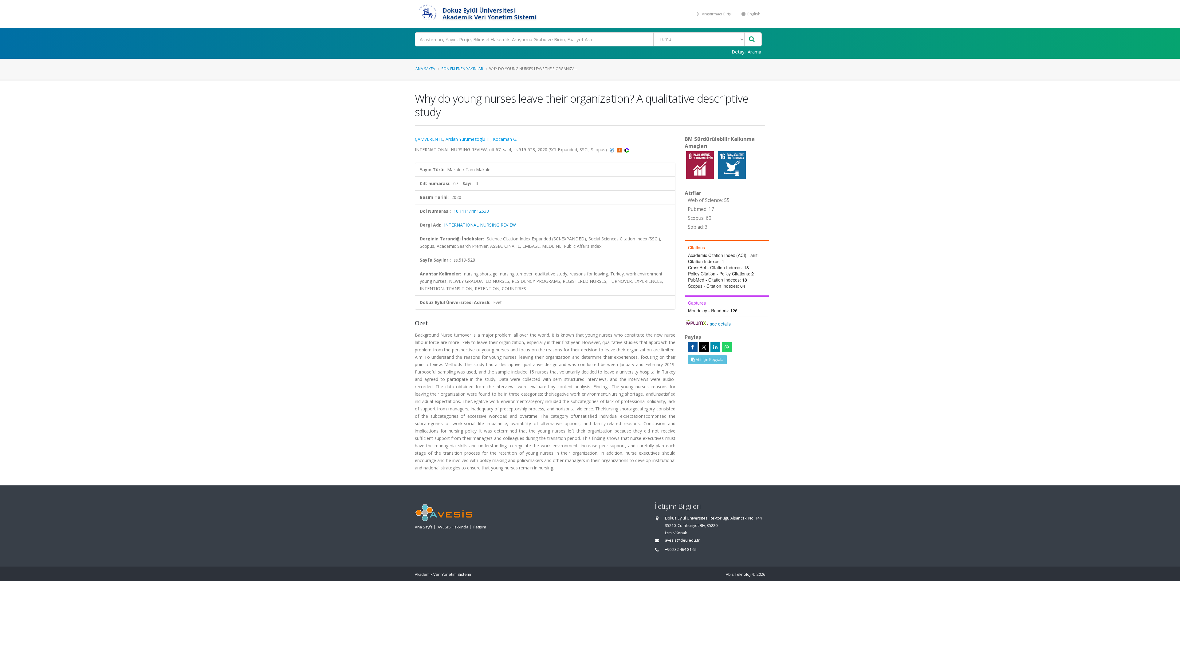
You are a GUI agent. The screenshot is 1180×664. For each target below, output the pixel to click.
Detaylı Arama (746, 52)
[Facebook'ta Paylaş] (693, 347)
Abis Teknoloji (738, 574)
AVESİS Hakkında (453, 527)
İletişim (479, 527)
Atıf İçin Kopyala (709, 359)
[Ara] (752, 39)
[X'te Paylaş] (704, 347)
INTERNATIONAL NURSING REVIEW (480, 225)
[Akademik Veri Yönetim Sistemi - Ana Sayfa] (428, 14)
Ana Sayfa (425, 68)
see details (720, 324)
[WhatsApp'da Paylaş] (727, 347)
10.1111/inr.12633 (471, 211)
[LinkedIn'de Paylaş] (715, 347)
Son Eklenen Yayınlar (462, 68)
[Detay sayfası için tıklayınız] (701, 165)
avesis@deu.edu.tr (682, 540)
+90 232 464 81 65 (681, 549)
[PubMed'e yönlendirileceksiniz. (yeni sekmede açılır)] (613, 149)
